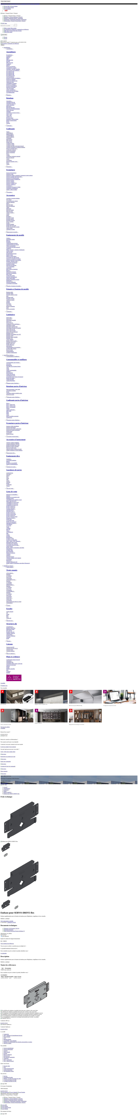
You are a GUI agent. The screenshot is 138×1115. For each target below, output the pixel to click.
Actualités (3, 728)
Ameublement (6, 788)
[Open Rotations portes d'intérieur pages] (19, 383)
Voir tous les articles (5, 727)
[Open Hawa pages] (9, 403)
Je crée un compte (5, 746)
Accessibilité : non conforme (9, 1040)
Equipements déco (13, 456)
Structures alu (11, 624)
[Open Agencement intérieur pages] (13, 355)
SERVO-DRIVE (7, 792)
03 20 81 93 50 (4, 1023)
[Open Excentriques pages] (12, 55)
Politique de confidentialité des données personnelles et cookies (17, 1042)
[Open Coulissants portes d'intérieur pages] (19, 397)
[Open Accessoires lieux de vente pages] (18, 545)
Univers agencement (8, 1049)
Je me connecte (12, 746)
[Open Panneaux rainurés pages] (15, 518)
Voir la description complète (7, 921)
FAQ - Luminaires (7, 1059)
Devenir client (6, 1066)
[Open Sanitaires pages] (11, 459)
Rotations (9, 98)
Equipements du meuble (15, 235)
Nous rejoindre (6, 1036)
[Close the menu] (6, 191)
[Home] (4, 23)
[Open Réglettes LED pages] (13, 333)
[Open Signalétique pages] (12, 549)
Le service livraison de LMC (9, 1080)
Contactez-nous (4, 783)
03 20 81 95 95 (4, 1029)
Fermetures (10, 170)
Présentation (4, 934)
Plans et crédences (13, 657)
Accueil (5, 787)
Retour (2, 45)
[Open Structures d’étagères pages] (16, 523)
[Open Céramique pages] (11, 661)
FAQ (4, 1067)
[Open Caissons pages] (11, 641)
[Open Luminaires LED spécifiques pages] (19, 324)
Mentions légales (7, 1039)
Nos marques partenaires (9, 1057)
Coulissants (10, 129)
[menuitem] (6, 47)
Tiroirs (4, 791)
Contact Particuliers (7, 1069)
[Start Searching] (15, 25)
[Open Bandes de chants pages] (14, 378)
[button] (69, 13)
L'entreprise (6, 1034)
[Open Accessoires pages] (12, 192)
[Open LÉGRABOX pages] (13, 573)
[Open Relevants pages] (11, 106)
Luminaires (10, 314)
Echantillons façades (8, 1077)
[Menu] (4, 34)
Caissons (9, 644)
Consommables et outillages (16, 359)
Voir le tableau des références (7, 943)
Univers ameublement (8, 1048)
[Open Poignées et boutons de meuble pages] (20, 286)
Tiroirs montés (11, 570)
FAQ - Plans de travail (8, 1061)
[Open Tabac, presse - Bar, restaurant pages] (20, 541)
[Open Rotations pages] (11, 95)
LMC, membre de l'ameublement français (12, 1035)
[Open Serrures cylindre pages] (14, 182)
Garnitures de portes (14, 470)
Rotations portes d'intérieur (16, 386)
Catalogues (5, 1058)
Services (5, 1076)
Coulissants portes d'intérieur (17, 400)
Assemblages (11, 52)
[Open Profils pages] (9, 223)
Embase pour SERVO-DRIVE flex (11, 793)
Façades (9, 609)
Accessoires (10, 195)
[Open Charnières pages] (11, 101)
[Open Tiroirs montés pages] (13, 567)
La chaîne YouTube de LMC (9, 1081)
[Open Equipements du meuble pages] (17, 232)
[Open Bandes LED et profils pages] (17, 341)
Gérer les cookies (7, 1043)
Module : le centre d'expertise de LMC (12, 1078)
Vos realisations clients (8, 1071)
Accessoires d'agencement (15, 439)
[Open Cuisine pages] (10, 238)
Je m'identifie (4, 953)
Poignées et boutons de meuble (17, 289)
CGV (4, 1038)
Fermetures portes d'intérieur (17, 423)
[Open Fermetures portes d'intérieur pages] (19, 420)
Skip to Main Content (5, 1)
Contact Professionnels (8, 1068)
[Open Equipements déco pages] (15, 453)
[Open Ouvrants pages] (11, 474)
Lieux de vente (11, 491)
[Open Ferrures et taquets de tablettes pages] (20, 78)
